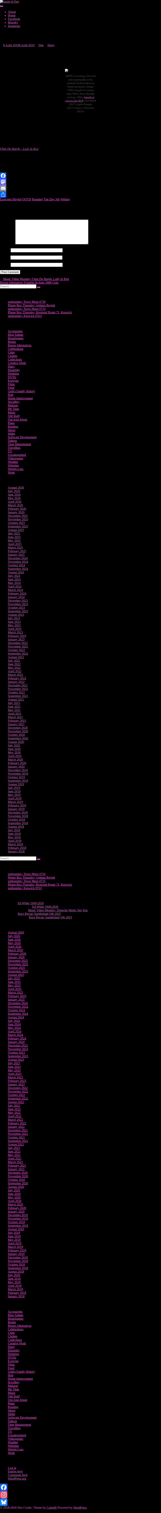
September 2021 (18, 696)
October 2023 (16, 607)
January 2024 (16, 597)
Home (12, 15)
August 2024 (16, 572)
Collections (15, 359)
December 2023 (18, 600)
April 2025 (14, 544)
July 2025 (14, 533)
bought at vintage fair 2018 (79, 98)
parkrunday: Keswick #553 (25, 316)
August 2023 (16, 614)
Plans (11, 423)
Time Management (19, 444)
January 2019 (16, 809)
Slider (11, 433)
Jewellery (14, 401)
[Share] (80, 194)
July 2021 (14, 703)
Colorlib (52, 1507)
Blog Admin (15, 334)
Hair (10, 394)
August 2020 (16, 742)
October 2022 (16, 650)
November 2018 (18, 816)
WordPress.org (17, 1478)
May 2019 (14, 795)
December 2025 (18, 515)
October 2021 (16, 692)
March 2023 (15, 632)
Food (11, 387)
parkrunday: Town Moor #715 (27, 308)
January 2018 (16, 851)
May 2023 (14, 625)
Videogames (15, 458)
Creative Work (17, 363)
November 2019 (18, 773)
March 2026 (15, 505)
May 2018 (14, 837)
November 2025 (18, 519)
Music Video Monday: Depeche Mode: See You (58, 910)
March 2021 (15, 717)
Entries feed (15, 1471)
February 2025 (17, 551)
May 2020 (14, 752)
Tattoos (12, 440)
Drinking (13, 373)
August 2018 (16, 826)
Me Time (13, 409)
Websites (13, 465)
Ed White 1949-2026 (31, 903)
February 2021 (17, 720)
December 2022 (18, 643)
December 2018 (18, 812)
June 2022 (14, 664)
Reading (13, 426)
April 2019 (14, 798)
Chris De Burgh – (11, 149)
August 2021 (16, 699)
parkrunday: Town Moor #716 (27, 301)
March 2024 (15, 590)
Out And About (17, 419)
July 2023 (14, 618)
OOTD (26, 199)
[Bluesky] (80, 1502)
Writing (65, 199)
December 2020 (18, 727)
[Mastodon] (80, 182)
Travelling (14, 447)
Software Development (22, 437)
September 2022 (18, 653)
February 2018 (17, 848)
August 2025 (16, 530)
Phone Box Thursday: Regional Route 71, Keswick (40, 312)
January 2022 (16, 681)
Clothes (12, 356)
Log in (12, 1468)
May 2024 (14, 583)
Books (12, 341)
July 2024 (14, 576)
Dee (41, 45)
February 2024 (17, 593)
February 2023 (17, 636)
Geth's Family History (21, 391)
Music (12, 412)
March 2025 (15, 547)
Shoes (11, 430)
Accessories (15, 331)
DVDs (12, 377)
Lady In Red (30, 149)
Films (11, 384)
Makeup (13, 405)
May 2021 (14, 710)
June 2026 (14, 494)
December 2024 (18, 558)
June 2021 (14, 706)
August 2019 (16, 784)
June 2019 (14, 791)
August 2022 (16, 657)
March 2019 (15, 802)
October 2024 (16, 565)
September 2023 (18, 611)
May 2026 (14, 498)
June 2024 (14, 579)
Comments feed (17, 1475)
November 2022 (18, 646)
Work (11, 472)
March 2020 (15, 759)
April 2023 (14, 629)
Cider (11, 352)
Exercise (13, 380)
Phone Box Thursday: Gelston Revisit (31, 305)
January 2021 (16, 724)
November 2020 (18, 731)
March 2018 (15, 844)
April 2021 (14, 713)
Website (5, 264)
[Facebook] (80, 175)
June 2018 (14, 833)
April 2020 (14, 756)
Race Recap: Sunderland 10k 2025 (39, 913)
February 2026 (17, 508)
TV (10, 451)
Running (37, 199)
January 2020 (16, 766)
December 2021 (18, 685)
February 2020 (17, 763)
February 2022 (17, 678)
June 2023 (14, 621)
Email (5, 257)
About (12, 12)
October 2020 (16, 734)
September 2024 (18, 568)
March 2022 (15, 674)
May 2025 (14, 540)
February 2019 (17, 805)
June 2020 (14, 749)
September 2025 (18, 526)
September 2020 (18, 738)
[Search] (38, 287)
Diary (51, 45)
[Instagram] (80, 1494)
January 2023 (16, 639)
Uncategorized (17, 454)
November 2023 (18, 604)
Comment (7, 243)
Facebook (14, 19)
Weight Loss (15, 469)
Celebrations (15, 348)
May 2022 (14, 667)
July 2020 (14, 745)
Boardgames (15, 338)
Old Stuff (13, 416)
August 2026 (16, 487)
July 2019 (14, 787)
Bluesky (13, 22)
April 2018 (14, 840)
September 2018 (18, 823)
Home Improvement (20, 398)
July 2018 (14, 830)
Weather (13, 462)
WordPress (80, 1507)
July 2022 (14, 660)
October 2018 (16, 819)
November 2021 (18, 689)
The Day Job (52, 199)
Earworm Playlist (10, 199)
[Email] (80, 188)
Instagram (14, 26)
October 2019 (16, 777)
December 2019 (18, 770)
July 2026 (14, 491)
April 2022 (14, 671)
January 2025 (16, 554)
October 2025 (16, 523)
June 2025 (14, 537)
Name (5, 250)
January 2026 (16, 512)
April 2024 (14, 586)
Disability (14, 370)
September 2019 (18, 780)
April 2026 (14, 501)
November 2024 (18, 561)
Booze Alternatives (19, 345)
